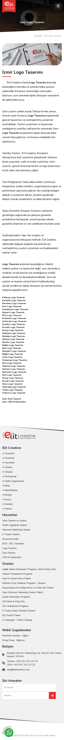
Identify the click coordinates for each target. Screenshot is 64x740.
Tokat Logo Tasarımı (12, 389)
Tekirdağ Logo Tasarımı (14, 387)
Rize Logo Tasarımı (11, 363)
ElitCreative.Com (32, 735)
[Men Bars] (58, 6)
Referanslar (11, 476)
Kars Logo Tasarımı (12, 306)
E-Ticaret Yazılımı (10, 534)
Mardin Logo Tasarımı (13, 342)
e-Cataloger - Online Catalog (17, 620)
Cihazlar (9, 471)
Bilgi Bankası (11, 490)
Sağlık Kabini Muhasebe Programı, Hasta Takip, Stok (29, 569)
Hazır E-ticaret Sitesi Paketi (16, 578)
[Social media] (5, 710)
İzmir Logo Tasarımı (53, 36)
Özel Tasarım (8, 552)
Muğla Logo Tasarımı (12, 345)
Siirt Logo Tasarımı (11, 375)
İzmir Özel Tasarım (11, 398)
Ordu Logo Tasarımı (12, 357)
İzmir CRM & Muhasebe (14, 401)
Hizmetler (10, 462)
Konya (8, 499)
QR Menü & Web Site (13, 601)
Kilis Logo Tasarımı (11, 315)
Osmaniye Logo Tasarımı (14, 360)
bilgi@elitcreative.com (18, 669)
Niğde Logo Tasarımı (12, 354)
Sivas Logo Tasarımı (12, 384)
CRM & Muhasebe (11, 557)
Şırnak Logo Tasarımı (13, 381)
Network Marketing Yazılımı (16, 529)
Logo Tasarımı (37, 82)
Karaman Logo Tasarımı (14, 303)
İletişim (8, 494)
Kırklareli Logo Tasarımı (14, 321)
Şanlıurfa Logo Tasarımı (14, 372)
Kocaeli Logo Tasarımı (13, 327)
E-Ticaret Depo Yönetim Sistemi (18, 610)
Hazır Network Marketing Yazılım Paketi (22, 592)
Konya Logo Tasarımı (12, 330)
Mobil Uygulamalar (14, 481)
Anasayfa (38, 36)
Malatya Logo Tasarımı (13, 336)
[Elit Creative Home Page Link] (9, 6)
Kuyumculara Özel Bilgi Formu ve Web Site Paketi (28, 587)
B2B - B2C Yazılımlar (13, 543)
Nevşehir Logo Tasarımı (14, 351)
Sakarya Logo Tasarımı (13, 366)
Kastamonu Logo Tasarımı (15, 309)
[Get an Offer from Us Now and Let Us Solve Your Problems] (52, 695)
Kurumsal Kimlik (10, 539)
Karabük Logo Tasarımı (13, 300)
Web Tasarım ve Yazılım (14, 520)
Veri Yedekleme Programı (15, 606)
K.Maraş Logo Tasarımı (13, 297)
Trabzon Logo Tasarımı (13, 392)
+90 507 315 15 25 (24, 664)
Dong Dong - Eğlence (13, 640)
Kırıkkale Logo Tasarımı (14, 318)
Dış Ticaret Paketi (11, 615)
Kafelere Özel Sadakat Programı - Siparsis (24, 583)
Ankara (8, 508)
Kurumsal (9, 458)
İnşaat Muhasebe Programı (16, 596)
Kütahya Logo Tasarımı (13, 333)
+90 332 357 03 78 (27, 661)
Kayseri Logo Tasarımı (13, 312)
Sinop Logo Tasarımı (12, 378)
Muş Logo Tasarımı (11, 348)
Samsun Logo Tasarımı (13, 369)
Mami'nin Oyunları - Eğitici (15, 635)
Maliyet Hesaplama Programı (17, 574)
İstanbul (9, 504)
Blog (7, 485)
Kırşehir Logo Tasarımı (13, 324)
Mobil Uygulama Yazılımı (14, 525)
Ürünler (8, 467)
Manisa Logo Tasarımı (13, 339)
